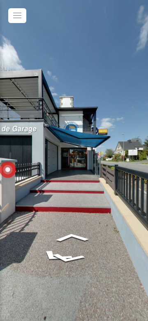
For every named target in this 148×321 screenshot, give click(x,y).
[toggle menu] (17, 15)
